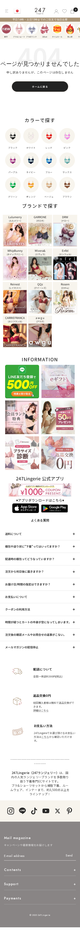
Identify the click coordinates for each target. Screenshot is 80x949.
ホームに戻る (40, 86)
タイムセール (57, 29)
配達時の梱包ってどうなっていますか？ (30, 559)
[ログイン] (56, 11)
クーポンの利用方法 (17, 609)
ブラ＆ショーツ (19, 29)
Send (69, 855)
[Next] (77, 29)
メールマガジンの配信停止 (21, 647)
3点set (44, 29)
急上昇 (70, 29)
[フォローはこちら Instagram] (10, 811)
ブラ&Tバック (32, 29)
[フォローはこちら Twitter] (57, 811)
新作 (6, 29)
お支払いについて (16, 597)
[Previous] (4, 29)
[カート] (73, 11)
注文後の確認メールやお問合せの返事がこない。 (35, 635)
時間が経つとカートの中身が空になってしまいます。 (38, 622)
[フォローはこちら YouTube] (46, 811)
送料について (13, 534)
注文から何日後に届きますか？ (24, 571)
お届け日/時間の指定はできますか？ (28, 584)
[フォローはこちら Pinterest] (69, 811)
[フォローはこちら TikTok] (34, 811)
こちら (45, 736)
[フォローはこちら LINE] (22, 811)
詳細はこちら (41, 710)
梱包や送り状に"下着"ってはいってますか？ (32, 546)
